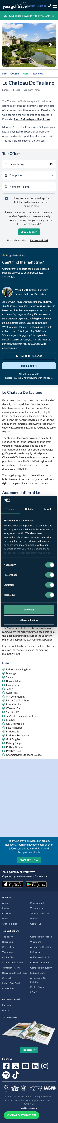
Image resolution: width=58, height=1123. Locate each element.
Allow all (29, 609)
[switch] (49, 574)
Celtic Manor (8, 947)
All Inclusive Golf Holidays (38, 980)
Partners (6, 1005)
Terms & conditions (40, 913)
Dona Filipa (8, 988)
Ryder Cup (7, 941)
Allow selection (29, 620)
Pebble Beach (37, 987)
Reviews (38, 73)
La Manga (35, 952)
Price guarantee (38, 903)
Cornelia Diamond (39, 962)
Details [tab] (29, 509)
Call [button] (31, 355)
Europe (6, 89)
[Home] (15, 5)
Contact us (35, 923)
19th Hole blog (9, 923)
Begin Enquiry (29, 365)
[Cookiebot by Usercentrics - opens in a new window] (41, 500)
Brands (5, 1010)
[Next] (50, 45)
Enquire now (29, 860)
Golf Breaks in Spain (40, 957)
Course (14, 73)
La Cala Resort (37, 972)
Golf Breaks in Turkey (41, 967)
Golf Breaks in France (41, 936)
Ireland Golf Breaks (11, 983)
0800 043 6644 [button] (29, 231)
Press (5, 918)
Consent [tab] (10, 509)
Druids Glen (8, 957)
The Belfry (7, 936)
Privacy (34, 918)
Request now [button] (29, 1049)
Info (4, 73)
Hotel (26, 73)
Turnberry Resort (10, 967)
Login (32, 5)
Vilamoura (35, 941)
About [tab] (47, 509)
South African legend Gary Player (32, 119)
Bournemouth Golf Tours (14, 972)
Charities (6, 913)
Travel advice (36, 908)
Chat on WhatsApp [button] (23, 1115)
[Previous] (7, 45)
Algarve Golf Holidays (41, 947)
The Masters (8, 952)
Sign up (42, 5)
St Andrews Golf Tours (13, 962)
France (16, 89)
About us (6, 903)
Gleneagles (7, 978)
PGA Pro (34, 992)
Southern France (32, 89)
